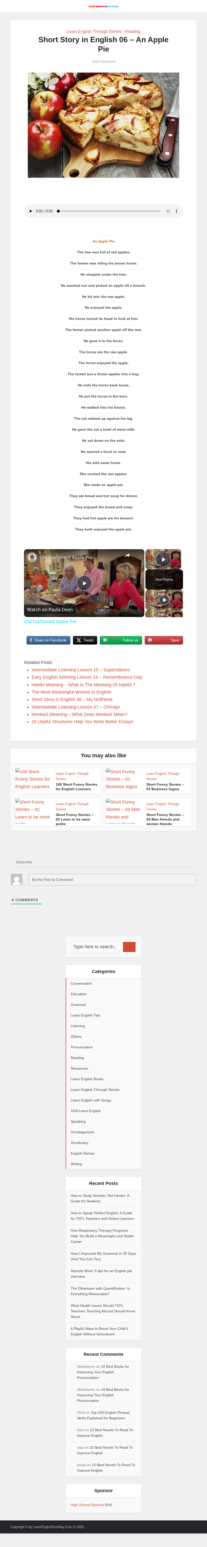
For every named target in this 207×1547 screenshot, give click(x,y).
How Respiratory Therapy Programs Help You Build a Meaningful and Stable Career (102, 1236)
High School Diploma (88, 1505)
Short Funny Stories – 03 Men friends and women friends (165, 819)
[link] (32, 557)
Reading (132, 31)
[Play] (164, 600)
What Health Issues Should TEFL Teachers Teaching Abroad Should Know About (103, 1311)
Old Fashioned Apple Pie (66, 557)
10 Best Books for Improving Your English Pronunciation (103, 1372)
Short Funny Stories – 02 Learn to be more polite (74, 819)
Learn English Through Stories (94, 31)
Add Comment (103, 61)
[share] (127, 555)
